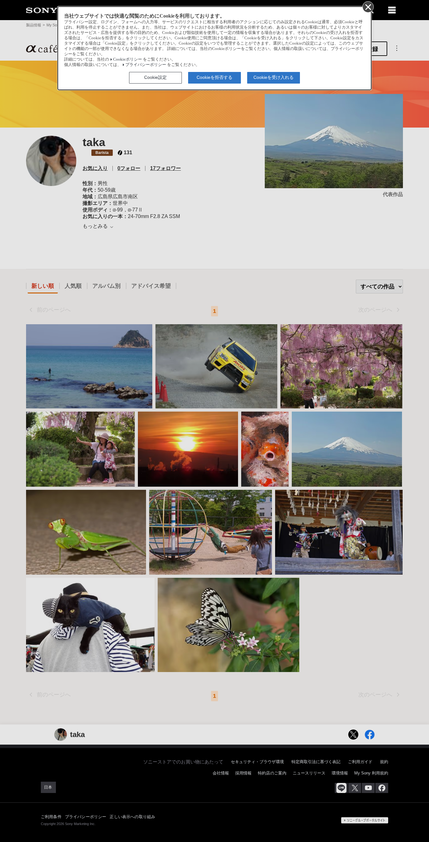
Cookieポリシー (127, 59)
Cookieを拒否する (214, 77)
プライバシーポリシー (145, 65)
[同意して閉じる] (367, 6)
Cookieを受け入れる (273, 77)
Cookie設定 (155, 77)
